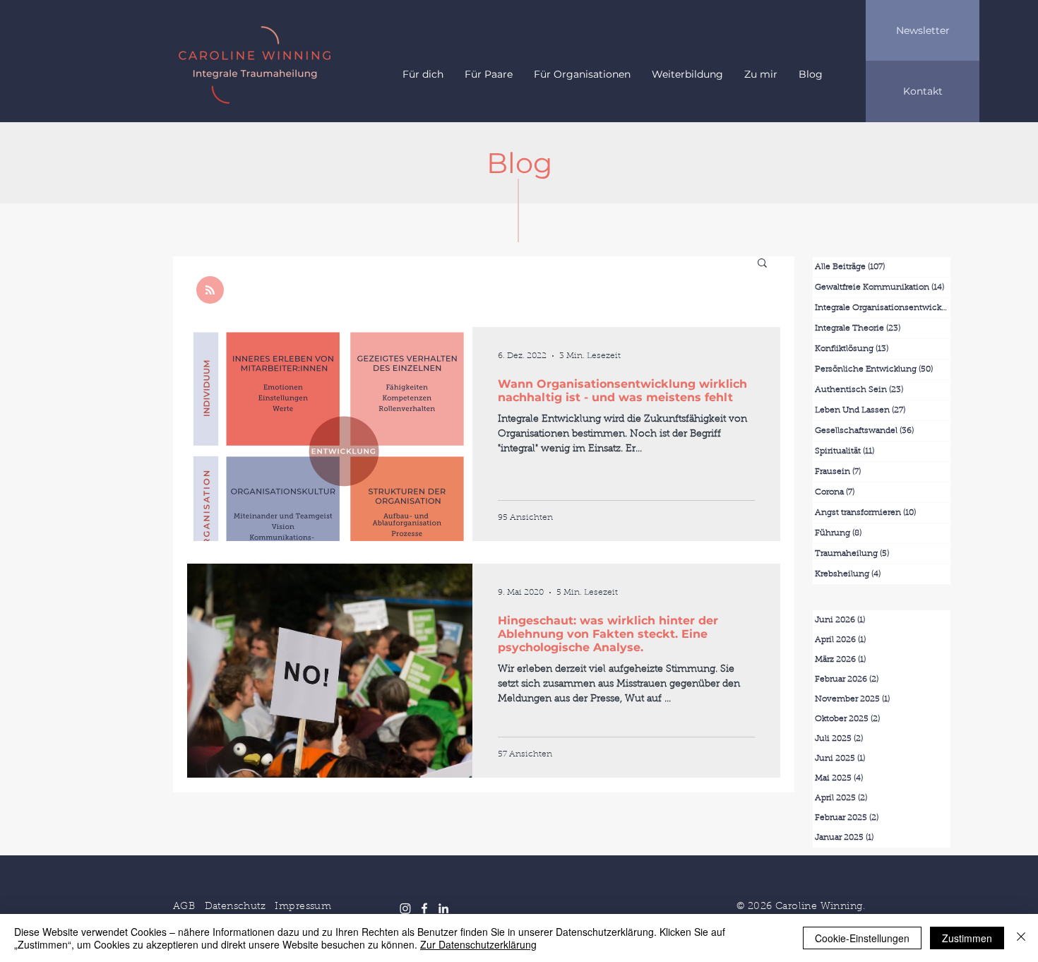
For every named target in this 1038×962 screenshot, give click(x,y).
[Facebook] (424, 908)
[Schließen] (1021, 938)
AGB (184, 907)
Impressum (303, 907)
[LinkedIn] (443, 908)
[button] (762, 263)
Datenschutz (235, 907)
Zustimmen (967, 938)
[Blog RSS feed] (210, 290)
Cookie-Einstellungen (862, 938)
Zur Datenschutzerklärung (478, 944)
